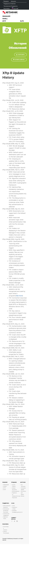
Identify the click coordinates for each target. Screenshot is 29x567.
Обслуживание (14, 491)
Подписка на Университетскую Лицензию (14, 495)
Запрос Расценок (14, 488)
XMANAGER (5, 484)
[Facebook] (12, 521)
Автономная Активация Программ (5, 510)
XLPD (4, 489)
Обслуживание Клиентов (5, 506)
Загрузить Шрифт (23, 488)
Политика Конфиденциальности (14, 511)
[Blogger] (17, 521)
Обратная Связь (5, 517)
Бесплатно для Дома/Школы (23, 494)
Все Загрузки (23, 485)
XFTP (4, 488)
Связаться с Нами (14, 508)
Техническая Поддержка (5, 514)
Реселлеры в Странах (5, 528)
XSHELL (5, 486)
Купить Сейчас (14, 485)
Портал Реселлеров (5, 532)
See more (19, 296)
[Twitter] (14, 521)
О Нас (13, 505)
